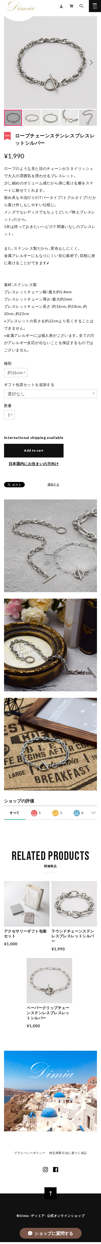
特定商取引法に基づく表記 (68, 1153)
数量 (8, 405)
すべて (14, 813)
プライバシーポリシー (29, 1153)
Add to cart (33, 450)
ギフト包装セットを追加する (29, 385)
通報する (53, 484)
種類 (8, 363)
